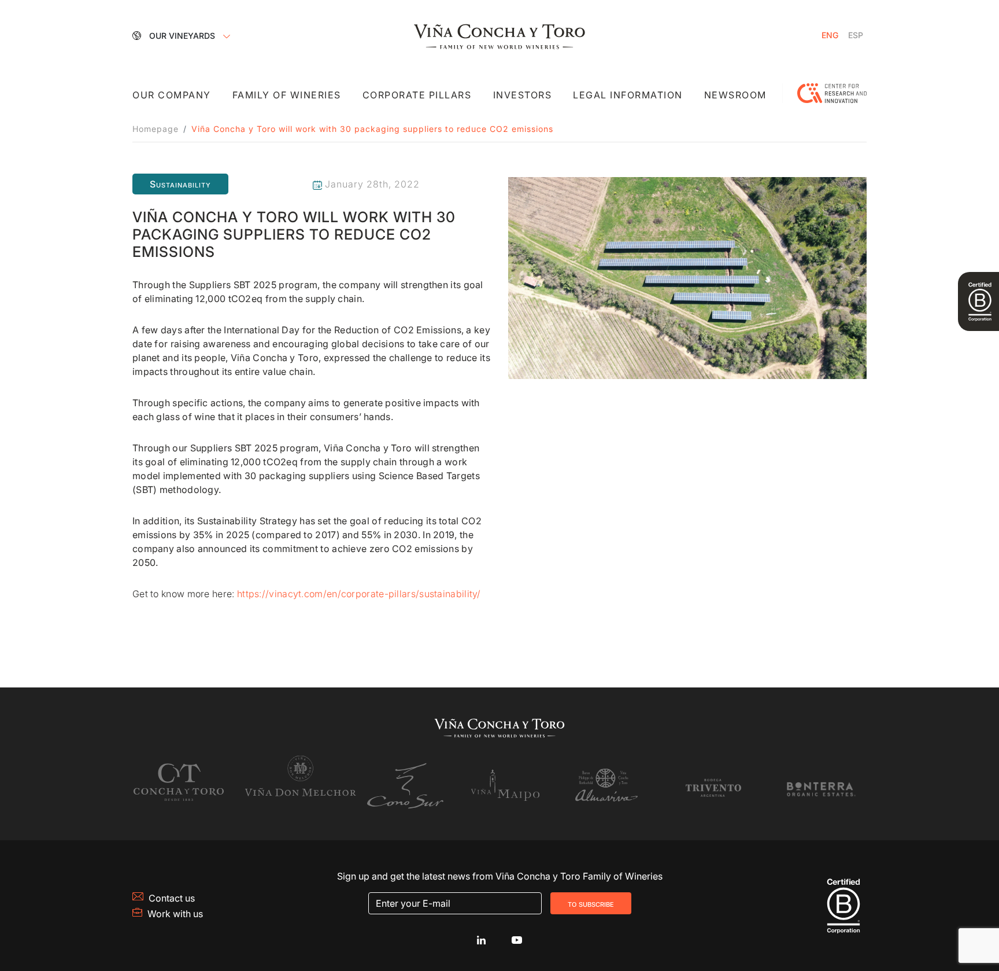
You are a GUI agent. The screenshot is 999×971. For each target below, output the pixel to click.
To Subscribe (591, 903)
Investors (522, 95)
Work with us (175, 913)
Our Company (171, 95)
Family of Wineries (286, 95)
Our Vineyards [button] (183, 36)
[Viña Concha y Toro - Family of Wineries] (499, 35)
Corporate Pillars (417, 95)
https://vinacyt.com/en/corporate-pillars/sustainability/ (359, 593)
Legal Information (628, 95)
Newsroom (735, 95)
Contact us (172, 898)
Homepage (155, 129)
